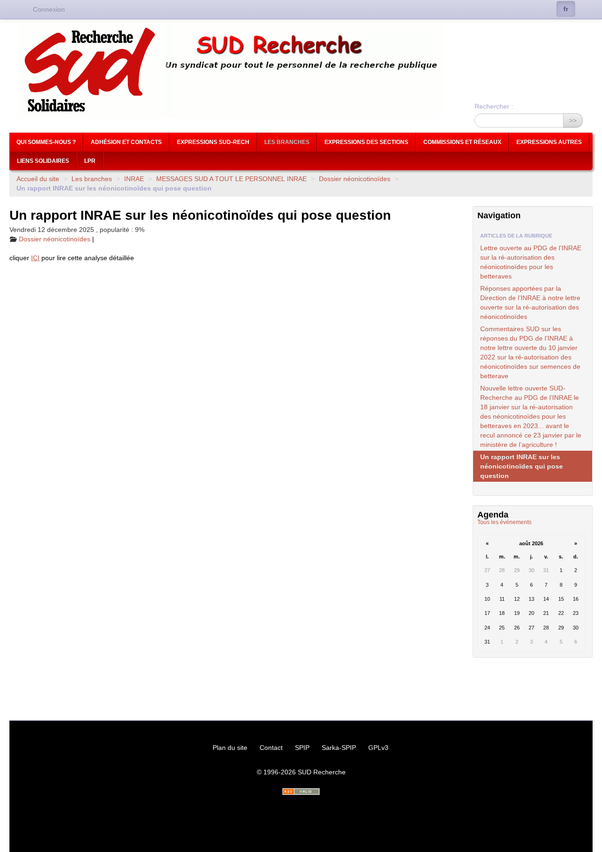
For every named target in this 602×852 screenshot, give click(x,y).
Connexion (49, 9)
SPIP (302, 747)
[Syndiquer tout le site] (301, 791)
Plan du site (230, 747)
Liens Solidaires (43, 161)
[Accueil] (301, 71)
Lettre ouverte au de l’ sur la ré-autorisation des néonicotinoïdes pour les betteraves (530, 262)
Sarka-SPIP (339, 747)
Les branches (286, 142)
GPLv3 (378, 747)
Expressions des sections (366, 142)
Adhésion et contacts (126, 142)
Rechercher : (494, 106)
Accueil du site (37, 179)
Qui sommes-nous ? (46, 142)
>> (573, 120)
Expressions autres (549, 142)
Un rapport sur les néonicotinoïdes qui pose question (521, 466)
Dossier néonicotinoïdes (354, 179)
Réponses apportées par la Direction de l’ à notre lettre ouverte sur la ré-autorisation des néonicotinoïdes (530, 302)
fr (565, 9)
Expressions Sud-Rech (213, 142)
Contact (271, 747)
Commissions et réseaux (462, 142)
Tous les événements (504, 522)
